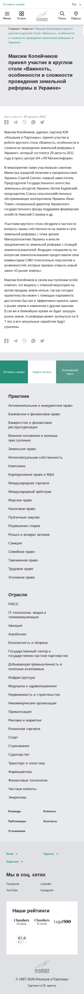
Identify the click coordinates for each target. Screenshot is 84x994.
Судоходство (18, 754)
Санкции (15, 543)
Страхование (18, 746)
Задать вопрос (42, 372)
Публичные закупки (24, 517)
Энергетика (17, 797)
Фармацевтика (20, 772)
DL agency (49, 985)
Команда (14, 811)
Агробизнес (17, 634)
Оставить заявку (14, 4)
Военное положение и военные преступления (32, 438)
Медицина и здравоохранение (32, 686)
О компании (16, 831)
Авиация (15, 626)
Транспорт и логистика (26, 763)
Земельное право (22, 449)
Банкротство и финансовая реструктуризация (30, 425)
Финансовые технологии (28, 780)
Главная (13, 28)
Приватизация (19, 712)
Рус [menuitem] (74, 4)
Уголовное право (21, 577)
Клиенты (49, 811)
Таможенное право (23, 560)
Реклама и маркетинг (25, 720)
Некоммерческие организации (32, 703)
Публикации (17, 821)
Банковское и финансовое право (34, 414)
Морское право (20, 500)
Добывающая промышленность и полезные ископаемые (35, 666)
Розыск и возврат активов (29, 535)
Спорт (13, 737)
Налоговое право (21, 509)
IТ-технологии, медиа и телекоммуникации (27, 615)
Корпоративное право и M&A (31, 475)
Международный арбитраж (29, 492)
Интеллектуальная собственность (35, 457)
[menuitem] (75, 4)
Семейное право (21, 552)
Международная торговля (28, 483)
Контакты (50, 821)
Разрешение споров (24, 526)
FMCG (13, 604)
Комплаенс (17, 466)
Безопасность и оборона (28, 643)
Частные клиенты (22, 789)
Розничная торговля (24, 729)
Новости (27, 28)
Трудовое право (20, 569)
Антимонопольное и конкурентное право (40, 406)
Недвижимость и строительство (34, 695)
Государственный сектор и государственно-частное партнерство (38, 653)
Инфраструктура (21, 677)
